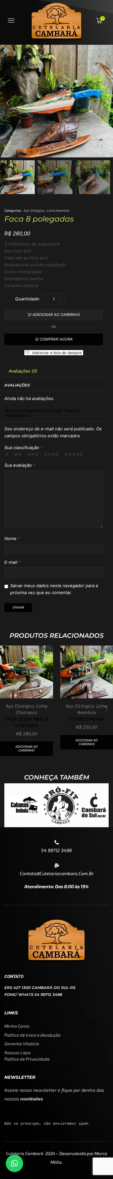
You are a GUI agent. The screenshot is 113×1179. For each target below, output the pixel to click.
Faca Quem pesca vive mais (26, 722)
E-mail (12, 562)
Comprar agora (56, 339)
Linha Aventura (58, 211)
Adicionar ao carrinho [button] (26, 748)
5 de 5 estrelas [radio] (73, 454)
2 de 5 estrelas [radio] (17, 454)
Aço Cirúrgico (33, 211)
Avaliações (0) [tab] (23, 371)
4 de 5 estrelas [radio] (51, 454)
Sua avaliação (19, 465)
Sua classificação (23, 447)
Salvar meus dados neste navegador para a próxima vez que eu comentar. (54, 589)
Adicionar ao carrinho (56, 314)
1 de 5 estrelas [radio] (6, 454)
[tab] (22, 371)
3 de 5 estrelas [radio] (32, 454)
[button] (7, 102)
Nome (12, 538)
